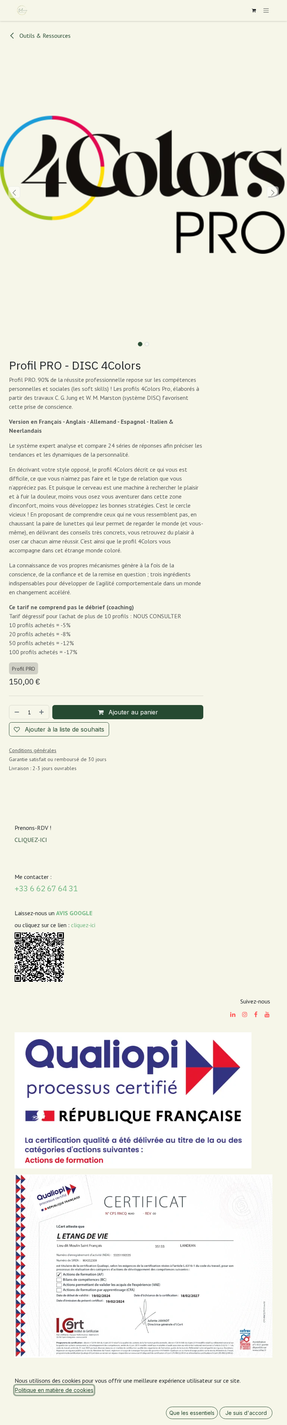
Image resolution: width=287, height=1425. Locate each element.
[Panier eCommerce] (254, 10)
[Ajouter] (42, 712)
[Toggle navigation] (266, 10)
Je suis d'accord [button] (246, 1413)
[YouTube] (267, 1014)
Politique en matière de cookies (54, 1390)
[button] (14, 192)
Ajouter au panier (132, 712)
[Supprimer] (16, 712)
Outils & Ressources (44, 35)
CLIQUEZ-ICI (31, 839)
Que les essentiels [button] (192, 1413)
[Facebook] (256, 1014)
